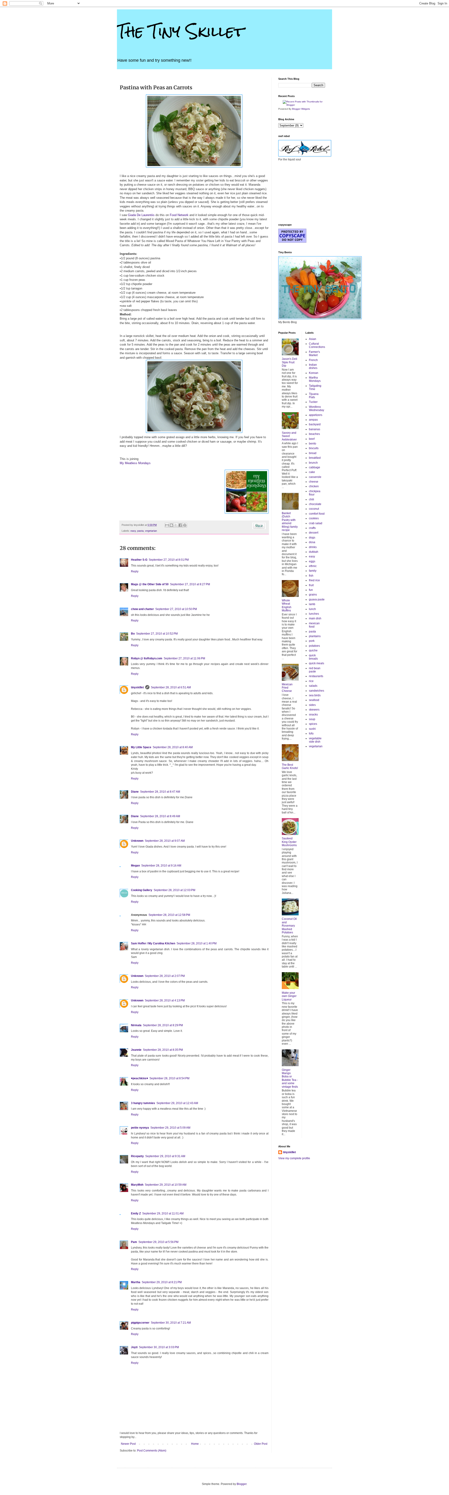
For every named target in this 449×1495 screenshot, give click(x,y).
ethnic (313, 566)
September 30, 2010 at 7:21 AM (171, 1322)
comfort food (317, 513)
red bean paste (314, 670)
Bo (133, 633)
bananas (314, 429)
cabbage (314, 467)
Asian (312, 339)
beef (312, 439)
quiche (313, 650)
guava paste (317, 599)
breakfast (315, 457)
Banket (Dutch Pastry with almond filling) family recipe (290, 522)
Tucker (313, 402)
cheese (313, 481)
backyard (315, 424)
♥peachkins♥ (139, 1078)
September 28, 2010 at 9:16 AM (161, 865)
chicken (314, 486)
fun (311, 590)
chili (311, 499)
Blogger (241, 1484)
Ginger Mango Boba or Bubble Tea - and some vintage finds (290, 1078)
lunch (312, 609)
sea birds (315, 695)
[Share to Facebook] (180, 525)
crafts (312, 528)
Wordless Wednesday (316, 408)
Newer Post (128, 1443)
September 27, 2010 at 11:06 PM (184, 658)
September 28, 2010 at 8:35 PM (163, 1049)
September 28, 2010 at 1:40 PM (197, 943)
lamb (312, 604)
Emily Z (136, 1213)
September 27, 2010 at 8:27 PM (190, 584)
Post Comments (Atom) (151, 1450)
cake (312, 472)
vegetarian (151, 530)
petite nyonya (140, 1127)
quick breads (313, 657)
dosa (312, 542)
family (312, 570)
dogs (312, 537)
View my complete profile (294, 1158)
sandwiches (316, 690)
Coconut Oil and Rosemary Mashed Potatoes (289, 925)
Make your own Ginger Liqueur (289, 996)
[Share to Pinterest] (184, 525)
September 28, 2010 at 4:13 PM (165, 1000)
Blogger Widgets (301, 109)
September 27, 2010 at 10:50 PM (176, 609)
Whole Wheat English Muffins (286, 605)
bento (312, 443)
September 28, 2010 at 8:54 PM (169, 1078)
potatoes (314, 645)
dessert (313, 532)
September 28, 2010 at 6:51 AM (171, 687)
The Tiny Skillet (180, 31)
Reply (134, 571)
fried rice (314, 580)
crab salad (315, 523)
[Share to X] (176, 525)
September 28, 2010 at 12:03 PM (174, 890)
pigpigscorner (140, 1322)
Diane (135, 791)
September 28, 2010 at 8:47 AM (160, 791)
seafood (314, 700)
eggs (312, 561)
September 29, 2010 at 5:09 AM (170, 1127)
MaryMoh (137, 1184)
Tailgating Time (315, 387)
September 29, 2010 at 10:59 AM (165, 1184)
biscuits (314, 448)
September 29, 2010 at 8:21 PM (162, 1282)
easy (133, 530)
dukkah (313, 551)
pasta (140, 530)
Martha (135, 1282)
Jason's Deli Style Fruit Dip (289, 362)
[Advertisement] (301, 191)
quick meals (316, 663)
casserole (315, 477)
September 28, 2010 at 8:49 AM (160, 816)
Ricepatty (137, 1156)
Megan (135, 865)
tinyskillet (137, 687)
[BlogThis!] (171, 525)
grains (313, 594)
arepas (313, 419)
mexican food (314, 625)
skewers (314, 709)
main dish (315, 618)
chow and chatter (142, 609)
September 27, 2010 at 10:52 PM (157, 633)
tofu (311, 733)
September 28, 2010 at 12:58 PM (169, 915)
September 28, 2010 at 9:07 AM (165, 840)
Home (195, 1443)
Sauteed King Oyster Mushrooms (289, 842)
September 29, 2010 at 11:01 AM (163, 1213)
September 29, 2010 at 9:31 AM (165, 1156)
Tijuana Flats (314, 395)
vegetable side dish (315, 740)
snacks (313, 714)
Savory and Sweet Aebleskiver (289, 436)
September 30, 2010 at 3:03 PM (159, 1347)
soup (312, 719)
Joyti (134, 1347)
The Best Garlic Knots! (290, 766)
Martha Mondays (315, 379)
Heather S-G (139, 559)
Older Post (260, 1443)
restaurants (316, 676)
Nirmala (136, 1025)
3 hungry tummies (143, 1103)
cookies (314, 518)
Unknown (137, 840)
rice (311, 681)
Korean (313, 373)
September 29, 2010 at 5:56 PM (158, 1242)
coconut (314, 508)
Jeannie (136, 1049)
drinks (313, 547)
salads (313, 685)
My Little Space (141, 747)
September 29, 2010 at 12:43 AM (177, 1103)
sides (312, 705)
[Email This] (167, 525)
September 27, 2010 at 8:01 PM (169, 559)
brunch (313, 462)
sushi (312, 728)
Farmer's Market (314, 353)
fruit (311, 585)
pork (312, 641)
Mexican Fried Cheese (287, 688)
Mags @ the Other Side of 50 (150, 584)
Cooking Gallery (141, 890)
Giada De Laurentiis (141, 215)
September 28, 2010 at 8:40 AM (173, 747)
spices (313, 724)
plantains (315, 636)
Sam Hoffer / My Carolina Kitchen (153, 943)
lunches (314, 613)
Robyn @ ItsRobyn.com (146, 658)
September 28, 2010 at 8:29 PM (163, 1025)
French (313, 360)
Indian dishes (313, 366)
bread (312, 453)
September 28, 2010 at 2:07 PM (165, 976)
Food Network (179, 215)
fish (311, 575)
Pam (134, 1242)
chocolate (315, 504)
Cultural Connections (317, 345)
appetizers (315, 415)
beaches (314, 434)
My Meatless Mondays (135, 463)
